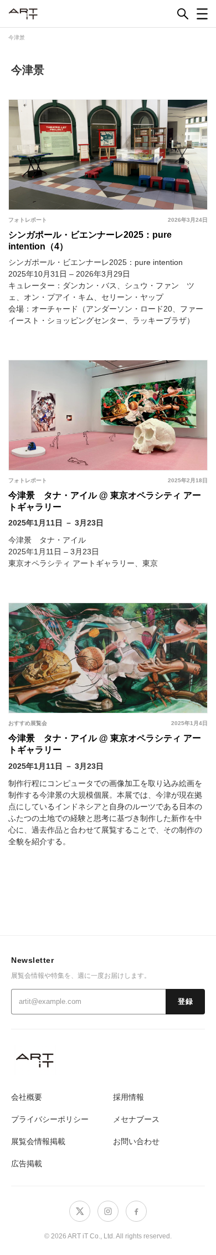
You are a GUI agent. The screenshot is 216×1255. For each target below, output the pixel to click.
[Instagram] (108, 1211)
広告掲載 (26, 1163)
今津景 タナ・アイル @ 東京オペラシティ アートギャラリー (104, 501)
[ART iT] (108, 1060)
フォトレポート (27, 220)
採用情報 (128, 1097)
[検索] (182, 13)
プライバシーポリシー (50, 1119)
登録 (185, 1002)
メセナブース (136, 1119)
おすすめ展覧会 (27, 723)
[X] (79, 1211)
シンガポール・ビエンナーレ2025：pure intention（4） (90, 240)
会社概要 (26, 1097)
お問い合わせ (136, 1141)
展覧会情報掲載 (38, 1141)
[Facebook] (136, 1211)
